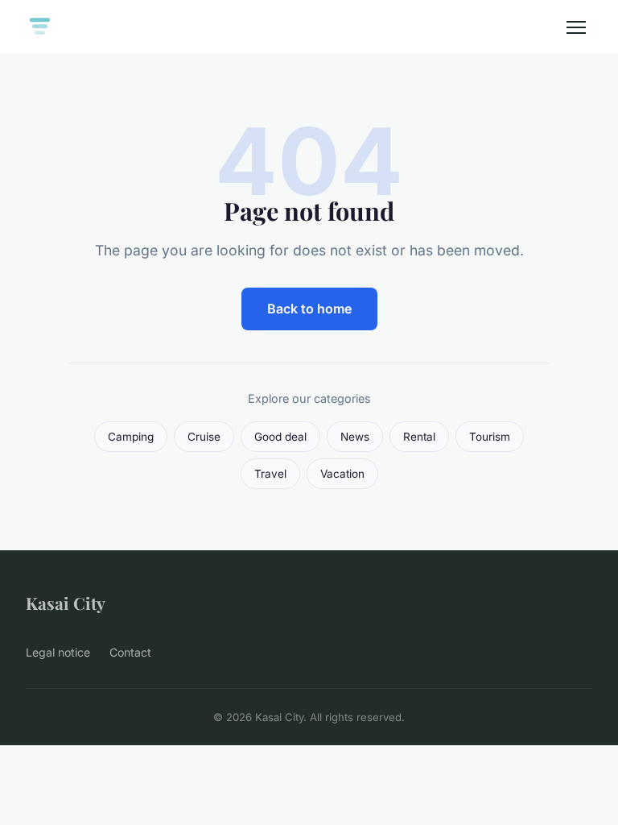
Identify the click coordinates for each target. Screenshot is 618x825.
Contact (130, 652)
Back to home (309, 309)
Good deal (280, 436)
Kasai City (65, 602)
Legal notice (58, 652)
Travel (270, 473)
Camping (131, 436)
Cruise (203, 436)
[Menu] (576, 27)
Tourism (489, 436)
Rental (419, 436)
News (354, 436)
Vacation (342, 473)
